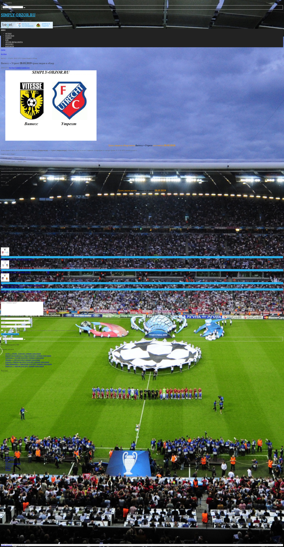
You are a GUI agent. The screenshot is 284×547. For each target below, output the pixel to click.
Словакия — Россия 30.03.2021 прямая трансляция (24, 358)
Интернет (9, 44)
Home (3, 50)
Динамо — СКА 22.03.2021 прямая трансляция (22, 360)
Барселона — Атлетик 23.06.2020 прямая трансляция (21, 292)
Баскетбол (9, 36)
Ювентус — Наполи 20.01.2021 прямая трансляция (24, 366)
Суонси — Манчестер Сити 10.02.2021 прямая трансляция (27, 362)
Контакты (9, 46)
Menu (3, 30)
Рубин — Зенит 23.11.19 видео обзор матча (17, 259)
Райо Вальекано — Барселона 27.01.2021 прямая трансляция (28, 364)
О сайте (8, 3)
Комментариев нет (22, 68)
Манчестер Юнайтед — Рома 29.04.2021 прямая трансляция (28, 356)
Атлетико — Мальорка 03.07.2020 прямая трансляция (21, 285)
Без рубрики (10, 459)
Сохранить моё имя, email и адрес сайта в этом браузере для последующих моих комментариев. (40, 330)
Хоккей (8, 38)
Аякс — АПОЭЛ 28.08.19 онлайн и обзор (16, 272)
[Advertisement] (19, 413)
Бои (6, 40)
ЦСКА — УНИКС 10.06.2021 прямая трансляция (23, 354)
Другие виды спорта (14, 42)
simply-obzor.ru (18, 15)
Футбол (8, 34)
